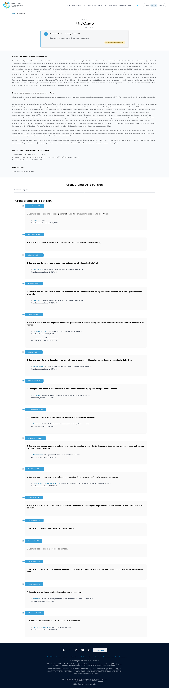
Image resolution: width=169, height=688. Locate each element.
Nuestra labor (80, 5)
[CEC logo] (13, 5)
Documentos (123, 657)
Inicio (13, 13)
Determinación (38, 269)
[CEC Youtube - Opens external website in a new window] (83, 650)
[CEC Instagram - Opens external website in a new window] (76, 650)
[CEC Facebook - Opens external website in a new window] (70, 650)
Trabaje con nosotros (62, 657)
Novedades (122, 5)
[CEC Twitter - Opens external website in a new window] (89, 650)
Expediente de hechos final (42, 627)
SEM (114, 5)
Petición (35, 220)
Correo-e (100, 681)
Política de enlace (86, 657)
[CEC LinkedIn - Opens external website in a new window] (64, 650)
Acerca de (70, 5)
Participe (108, 5)
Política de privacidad (109, 657)
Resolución (36, 395)
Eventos (130, 5)
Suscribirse (100, 650)
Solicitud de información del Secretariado (47, 483)
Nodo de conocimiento (95, 5)
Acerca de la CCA (47, 657)
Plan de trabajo (38, 455)
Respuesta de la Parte (40, 331)
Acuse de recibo (38, 338)
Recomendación (38, 366)
